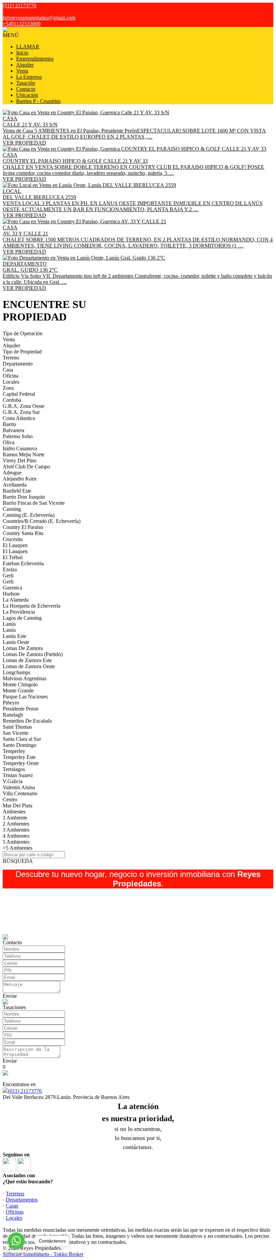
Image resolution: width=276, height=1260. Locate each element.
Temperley (14, 751)
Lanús (9, 624)
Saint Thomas (17, 727)
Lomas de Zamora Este (27, 660)
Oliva (8, 442)
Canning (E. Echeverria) (29, 515)
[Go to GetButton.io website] (16, 1253)
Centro (10, 799)
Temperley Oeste (21, 763)
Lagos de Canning (22, 618)
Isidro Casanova (20, 448)
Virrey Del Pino (19, 460)
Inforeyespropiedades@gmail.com (39, 18)
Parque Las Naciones (25, 696)
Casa (8, 370)
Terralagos (14, 769)
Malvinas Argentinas (24, 678)
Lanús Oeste (16, 642)
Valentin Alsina (19, 787)
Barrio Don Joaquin (24, 497)
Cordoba (12, 400)
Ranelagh (13, 715)
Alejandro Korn (19, 479)
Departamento (18, 364)
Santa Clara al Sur (22, 739)
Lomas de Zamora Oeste (29, 666)
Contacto (25, 89)
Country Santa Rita (23, 533)
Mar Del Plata (17, 805)
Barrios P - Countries (38, 101)
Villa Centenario (20, 793)
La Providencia (19, 612)
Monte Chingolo (20, 684)
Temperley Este (19, 757)
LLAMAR (27, 46)
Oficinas (15, 1212)
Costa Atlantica (19, 418)
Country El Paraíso (23, 527)
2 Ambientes (16, 824)
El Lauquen (15, 545)
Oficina (11, 376)
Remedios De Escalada (27, 721)
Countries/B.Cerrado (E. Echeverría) (41, 521)
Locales (11, 382)
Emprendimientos (35, 59)
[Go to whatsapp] (16, 1240)
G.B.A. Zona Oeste (23, 406)
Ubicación (27, 95)
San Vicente (15, 733)
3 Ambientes (16, 830)
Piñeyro (11, 702)
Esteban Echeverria (23, 563)
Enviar (10, 996)
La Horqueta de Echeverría (31, 606)
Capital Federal (19, 394)
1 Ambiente (15, 817)
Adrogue (12, 472)
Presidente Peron (20, 709)
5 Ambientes (16, 842)
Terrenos (15, 1193)
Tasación (25, 83)
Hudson (11, 594)
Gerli (8, 575)
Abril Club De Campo (26, 466)
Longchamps (16, 672)
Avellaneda (15, 485)
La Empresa (29, 77)
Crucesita (13, 539)
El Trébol (13, 557)
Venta (22, 71)
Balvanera (13, 430)
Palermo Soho (18, 436)
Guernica (12, 587)
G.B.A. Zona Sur (21, 412)
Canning (12, 509)
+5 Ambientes (17, 848)
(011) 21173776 (25, 1091)
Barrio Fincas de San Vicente (34, 503)
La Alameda (16, 600)
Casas (12, 1206)
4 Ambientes (16, 836)
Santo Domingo (19, 745)
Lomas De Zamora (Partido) (33, 654)
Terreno (11, 357)
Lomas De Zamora (23, 648)
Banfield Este (17, 491)
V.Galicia (13, 781)
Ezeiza (10, 569)
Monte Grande (18, 690)
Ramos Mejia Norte (23, 454)
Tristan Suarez (18, 775)
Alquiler (25, 65)
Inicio (22, 52)
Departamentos (22, 1199)
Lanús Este (14, 636)
